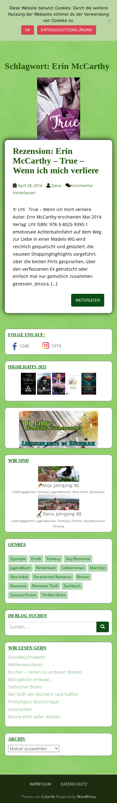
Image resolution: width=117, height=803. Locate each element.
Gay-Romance (78, 558)
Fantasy (53, 558)
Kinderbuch (46, 567)
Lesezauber (20, 709)
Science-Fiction (23, 595)
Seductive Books (25, 687)
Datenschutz (74, 784)
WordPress (86, 796)
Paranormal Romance (52, 576)
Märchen (97, 567)
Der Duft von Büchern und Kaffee (43, 694)
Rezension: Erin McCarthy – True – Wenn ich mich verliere (56, 160)
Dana (56, 185)
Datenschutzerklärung (66, 29)
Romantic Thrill (45, 586)
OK (27, 29)
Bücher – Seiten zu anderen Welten (45, 672)
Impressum (40, 784)
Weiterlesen (88, 300)
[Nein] (109, 20)
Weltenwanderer (25, 665)
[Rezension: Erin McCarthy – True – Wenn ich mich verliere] (58, 108)
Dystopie (18, 558)
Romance (18, 586)
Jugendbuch (20, 567)
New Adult (19, 576)
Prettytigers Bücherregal (33, 702)
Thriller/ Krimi (54, 595)
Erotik (36, 558)
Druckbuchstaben (26, 657)
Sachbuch (72, 586)
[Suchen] (102, 627)
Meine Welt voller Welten (34, 717)
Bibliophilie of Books (29, 679)
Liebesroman (72, 567)
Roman (83, 576)
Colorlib (48, 796)
